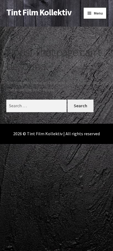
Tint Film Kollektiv (39, 12)
